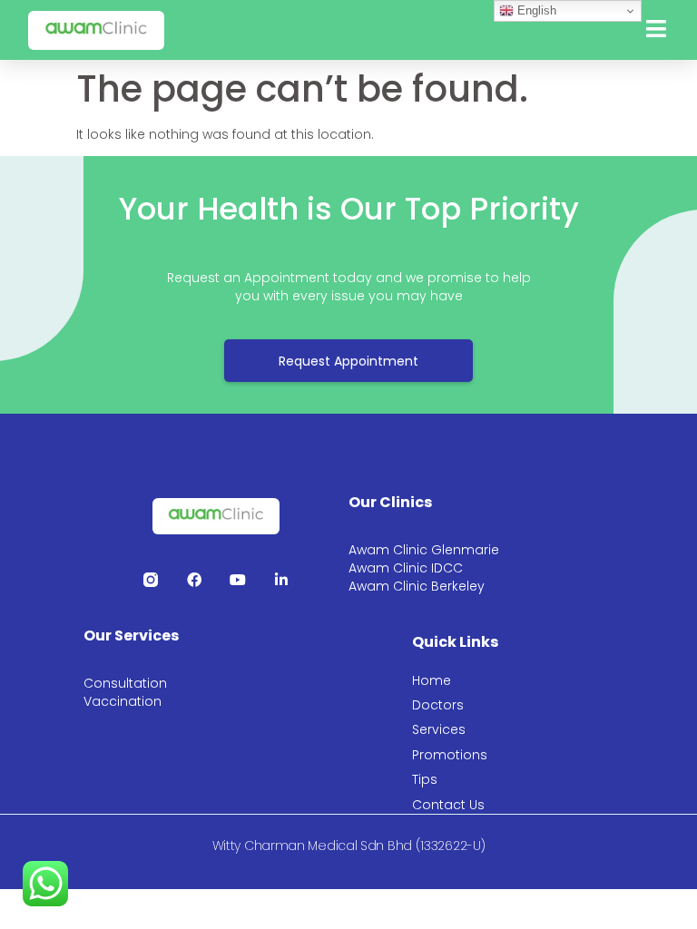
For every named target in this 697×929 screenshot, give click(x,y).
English (535, 10)
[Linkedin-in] (281, 579)
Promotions (449, 755)
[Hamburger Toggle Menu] (656, 30)
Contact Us (448, 805)
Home (431, 680)
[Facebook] (194, 579)
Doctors (438, 705)
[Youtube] (237, 579)
